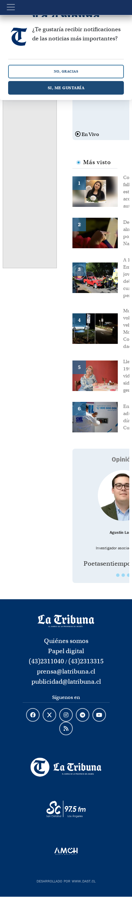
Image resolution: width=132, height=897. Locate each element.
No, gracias (66, 71)
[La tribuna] (66, 620)
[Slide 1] (117, 575)
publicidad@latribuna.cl (66, 681)
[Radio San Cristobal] (66, 809)
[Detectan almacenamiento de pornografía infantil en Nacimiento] (97, 232)
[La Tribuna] (66, 767)
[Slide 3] (128, 575)
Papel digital (66, 651)
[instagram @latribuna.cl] (66, 715)
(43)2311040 (46, 661)
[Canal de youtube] (99, 715)
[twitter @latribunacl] (49, 715)
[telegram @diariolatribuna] (82, 715)
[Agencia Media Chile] (66, 851)
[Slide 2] (123, 575)
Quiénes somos (66, 641)
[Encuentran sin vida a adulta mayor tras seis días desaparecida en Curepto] (97, 416)
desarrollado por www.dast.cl (66, 880)
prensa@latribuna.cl (66, 671)
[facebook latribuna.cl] (33, 715)
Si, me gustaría (66, 87)
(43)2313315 (86, 661)
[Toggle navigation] (11, 7)
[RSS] (66, 729)
